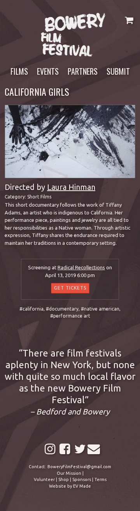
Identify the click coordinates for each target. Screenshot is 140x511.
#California (31, 308)
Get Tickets (70, 287)
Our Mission (69, 473)
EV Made (82, 486)
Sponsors (81, 479)
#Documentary (62, 308)
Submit (118, 71)
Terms (100, 479)
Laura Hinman (71, 187)
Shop (63, 479)
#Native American (100, 308)
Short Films (39, 196)
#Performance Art (70, 315)
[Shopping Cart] (128, 20)
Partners (83, 71)
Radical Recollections (81, 267)
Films (19, 71)
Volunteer (44, 479)
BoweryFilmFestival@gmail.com (79, 466)
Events (48, 71)
